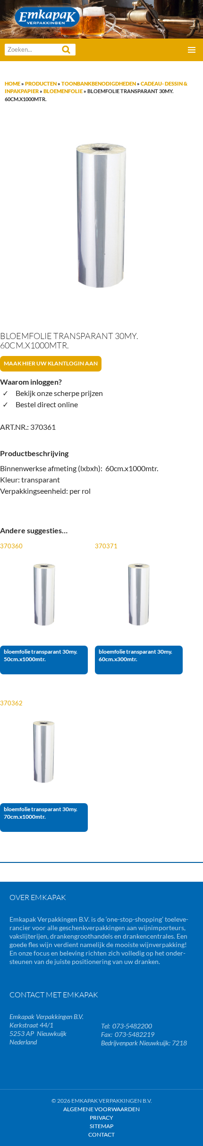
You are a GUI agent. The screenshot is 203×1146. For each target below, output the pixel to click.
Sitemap (101, 1126)
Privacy (101, 1117)
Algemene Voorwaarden (101, 1109)
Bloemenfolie (63, 91)
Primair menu (191, 50)
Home (12, 83)
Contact (101, 1134)
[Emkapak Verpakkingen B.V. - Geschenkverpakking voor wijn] (101, 18)
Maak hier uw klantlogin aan (51, 363)
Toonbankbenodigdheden (98, 83)
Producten (41, 83)
